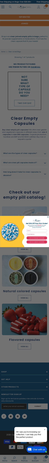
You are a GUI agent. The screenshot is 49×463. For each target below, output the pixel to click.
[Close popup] (44, 429)
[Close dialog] (48, 217)
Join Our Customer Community (36, 242)
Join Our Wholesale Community (36, 238)
